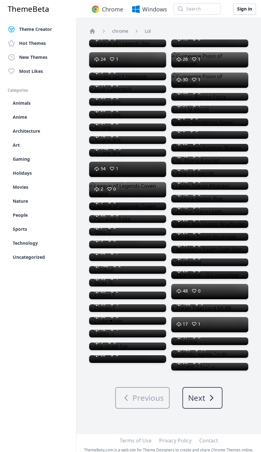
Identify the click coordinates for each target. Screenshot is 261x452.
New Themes (33, 57)
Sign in (244, 9)
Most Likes (31, 71)
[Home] (92, 31)
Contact (208, 440)
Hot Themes (32, 43)
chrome (120, 31)
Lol (148, 31)
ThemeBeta (28, 9)
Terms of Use (136, 440)
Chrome (112, 9)
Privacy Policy (175, 440)
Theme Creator (35, 29)
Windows (154, 9)
